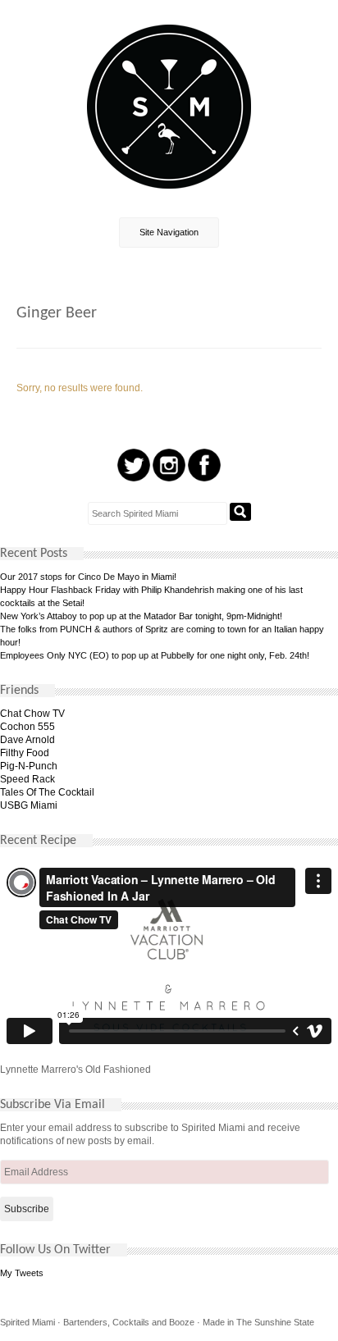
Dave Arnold (27, 740)
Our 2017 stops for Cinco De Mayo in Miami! (88, 577)
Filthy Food (24, 753)
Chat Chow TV (32, 713)
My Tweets (21, 1273)
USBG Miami (28, 805)
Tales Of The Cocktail (47, 792)
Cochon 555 (27, 726)
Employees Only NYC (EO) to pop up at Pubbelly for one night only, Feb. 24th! (154, 655)
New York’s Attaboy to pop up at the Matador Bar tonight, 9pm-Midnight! (141, 616)
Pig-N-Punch (28, 766)
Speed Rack (27, 779)
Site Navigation (169, 232)
